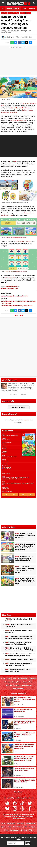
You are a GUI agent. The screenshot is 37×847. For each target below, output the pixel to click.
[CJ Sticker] (9, 195)
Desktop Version (18, 688)
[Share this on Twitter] (23, 42)
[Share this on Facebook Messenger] (30, 42)
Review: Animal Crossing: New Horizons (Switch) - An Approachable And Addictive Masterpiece (15, 478)
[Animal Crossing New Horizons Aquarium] (18, 87)
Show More (18, 792)
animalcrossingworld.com (9, 288)
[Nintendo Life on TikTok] (22, 803)
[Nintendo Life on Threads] (22, 808)
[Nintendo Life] (18, 3)
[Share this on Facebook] (19, 42)
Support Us (32, 678)
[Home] (2, 8)
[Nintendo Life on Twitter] (29, 803)
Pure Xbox (20, 823)
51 (12, 562)
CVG (25, 830)
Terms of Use (27, 682)
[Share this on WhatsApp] (12, 42)
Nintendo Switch (6, 439)
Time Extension (30, 823)
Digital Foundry (6, 827)
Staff (14, 678)
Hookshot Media (12, 815)
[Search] (34, 3)
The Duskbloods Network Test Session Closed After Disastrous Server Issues (20, 655)
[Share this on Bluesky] (15, 42)
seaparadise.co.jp (11, 286)
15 (12, 584)
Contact (7, 682)
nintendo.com (5, 488)
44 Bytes (12, 816)
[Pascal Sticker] (28, 185)
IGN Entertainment (28, 815)
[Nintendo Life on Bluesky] (7, 808)
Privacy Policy (16, 682)
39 (12, 539)
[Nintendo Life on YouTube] (14, 803)
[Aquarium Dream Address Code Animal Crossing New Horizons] (18, 227)
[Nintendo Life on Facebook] (29, 808)
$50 (6, 494)
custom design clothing (23, 241)
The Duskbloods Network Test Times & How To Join (19, 626)
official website (10, 278)
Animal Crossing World (18, 120)
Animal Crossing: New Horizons (21, 108)
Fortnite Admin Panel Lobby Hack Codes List (18, 620)
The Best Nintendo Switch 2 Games (19, 660)
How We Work (22, 678)
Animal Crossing (13, 13)
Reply (24, 394)
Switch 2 (4, 444)
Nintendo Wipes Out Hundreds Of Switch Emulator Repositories (18, 664)
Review (16, 305)
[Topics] (3, 3)
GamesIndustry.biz (16, 830)
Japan (28, 13)
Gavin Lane (10, 37)
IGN (26, 827)
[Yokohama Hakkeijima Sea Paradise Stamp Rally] (28, 195)
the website (12, 162)
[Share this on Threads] (26, 42)
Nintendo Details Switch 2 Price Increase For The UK (17, 670)
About (9, 678)
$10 (31, 494)
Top (3, 678)
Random (4, 13)
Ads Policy (9, 685)
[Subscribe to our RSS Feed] (7, 803)
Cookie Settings (26, 685)
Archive (16, 685)
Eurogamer (32, 827)
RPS (30, 830)
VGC (6, 830)
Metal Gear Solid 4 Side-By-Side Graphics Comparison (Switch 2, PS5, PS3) (19, 649)
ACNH (22, 13)
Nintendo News (18, 827)
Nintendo (4, 448)
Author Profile (15, 394)
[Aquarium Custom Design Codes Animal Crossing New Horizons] (18, 259)
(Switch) (14, 296)
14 (12, 573)
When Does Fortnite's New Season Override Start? (18, 631)
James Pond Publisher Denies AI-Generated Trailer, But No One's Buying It (18, 637)
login (25, 420)
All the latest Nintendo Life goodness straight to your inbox (18, 838)
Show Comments (19, 407)
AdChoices (21, 816)
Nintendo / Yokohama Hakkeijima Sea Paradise (16, 237)
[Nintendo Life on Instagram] (14, 808)
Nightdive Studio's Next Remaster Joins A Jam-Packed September (18, 643)
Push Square (11, 823)
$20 (23, 494)
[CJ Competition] (9, 185)
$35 (14, 494)
